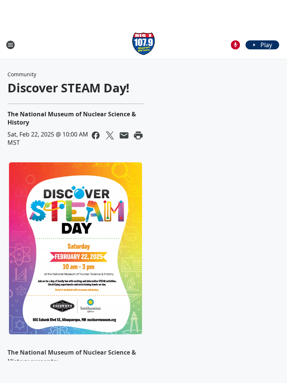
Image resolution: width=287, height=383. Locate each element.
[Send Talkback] (235, 44)
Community (21, 74)
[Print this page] (138, 135)
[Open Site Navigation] (10, 44)
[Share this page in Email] (124, 135)
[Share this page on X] (110, 135)
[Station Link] (143, 45)
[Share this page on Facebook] (95, 135)
